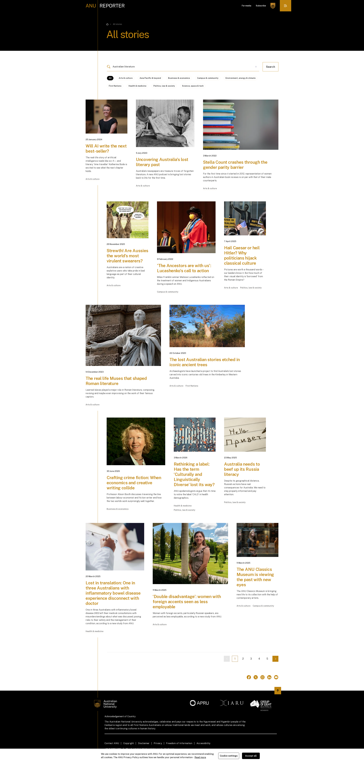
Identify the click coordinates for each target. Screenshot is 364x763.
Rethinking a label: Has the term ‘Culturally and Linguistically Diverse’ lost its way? (194, 474)
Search (270, 66)
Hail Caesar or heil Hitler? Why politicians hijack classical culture (241, 255)
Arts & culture (126, 78)
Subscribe (261, 6)
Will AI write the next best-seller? (106, 148)
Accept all (251, 755)
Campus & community (207, 78)
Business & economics (179, 78)
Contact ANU (112, 743)
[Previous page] (227, 659)
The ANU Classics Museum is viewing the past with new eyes (255, 577)
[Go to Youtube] (276, 677)
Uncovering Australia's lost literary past (162, 162)
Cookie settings (229, 755)
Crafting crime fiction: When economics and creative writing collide (134, 482)
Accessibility (203, 743)
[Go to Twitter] (255, 677)
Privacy (158, 743)
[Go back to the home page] (107, 24)
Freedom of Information (179, 743)
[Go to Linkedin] (269, 677)
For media (246, 6)
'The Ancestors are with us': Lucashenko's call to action (184, 268)
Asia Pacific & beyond (150, 78)
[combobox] (183, 66)
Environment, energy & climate (241, 78)
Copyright (128, 743)
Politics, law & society (164, 86)
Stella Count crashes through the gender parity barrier (235, 165)
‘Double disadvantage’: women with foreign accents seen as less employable (187, 601)
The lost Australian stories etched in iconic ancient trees (204, 362)
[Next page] (275, 659)
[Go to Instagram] (262, 677)
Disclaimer (144, 743)
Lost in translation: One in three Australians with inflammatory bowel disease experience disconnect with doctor (113, 593)
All (110, 78)
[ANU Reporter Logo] (105, 6)
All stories (117, 24)
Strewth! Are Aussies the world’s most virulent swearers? (127, 255)
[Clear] (256, 67)
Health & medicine (137, 86)
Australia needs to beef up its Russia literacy (242, 469)
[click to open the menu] (285, 5)
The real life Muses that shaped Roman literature (116, 381)
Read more (200, 757)
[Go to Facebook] (249, 677)
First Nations (115, 86)
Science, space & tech (193, 86)
